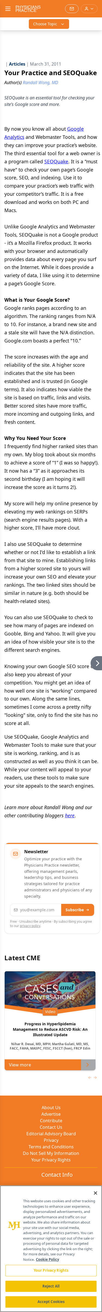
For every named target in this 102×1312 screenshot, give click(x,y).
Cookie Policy (47, 1259)
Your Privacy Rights (51, 1160)
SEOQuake (56, 161)
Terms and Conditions (51, 1147)
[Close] (95, 1193)
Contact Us (51, 1127)
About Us (51, 1108)
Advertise (51, 1114)
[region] (51, 1248)
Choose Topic (45, 23)
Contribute (51, 1121)
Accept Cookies (51, 1301)
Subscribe (75, 909)
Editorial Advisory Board (51, 1134)
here (70, 815)
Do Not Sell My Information (51, 1153)
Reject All (51, 1286)
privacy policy (30, 925)
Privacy (51, 1140)
